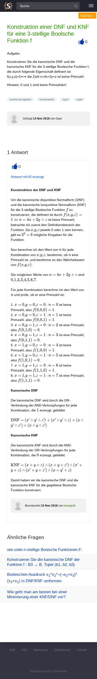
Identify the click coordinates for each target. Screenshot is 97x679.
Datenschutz (62, 650)
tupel (65, 99)
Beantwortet (32, 505)
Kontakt (82, 650)
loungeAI (69, 505)
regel (79, 99)
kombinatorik (47, 99)
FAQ (24, 650)
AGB (12, 650)
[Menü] (91, 6)
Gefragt (27, 118)
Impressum (41, 650)
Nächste (87, 15)
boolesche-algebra (20, 99)
